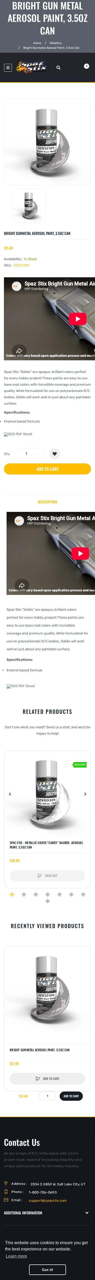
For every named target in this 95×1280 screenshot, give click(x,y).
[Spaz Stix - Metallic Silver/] (47, 794)
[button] (9, 794)
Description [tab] (47, 502)
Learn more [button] (16, 1256)
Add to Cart (48, 469)
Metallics (56, 43)
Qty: (7, 454)
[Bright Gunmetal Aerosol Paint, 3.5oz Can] (29, 205)
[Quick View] (11, 778)
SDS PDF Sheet (20, 434)
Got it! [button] (47, 1270)
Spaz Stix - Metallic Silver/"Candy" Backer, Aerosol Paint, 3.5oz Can (46, 845)
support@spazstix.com (48, 1201)
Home (37, 43)
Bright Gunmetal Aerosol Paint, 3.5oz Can (40, 1050)
